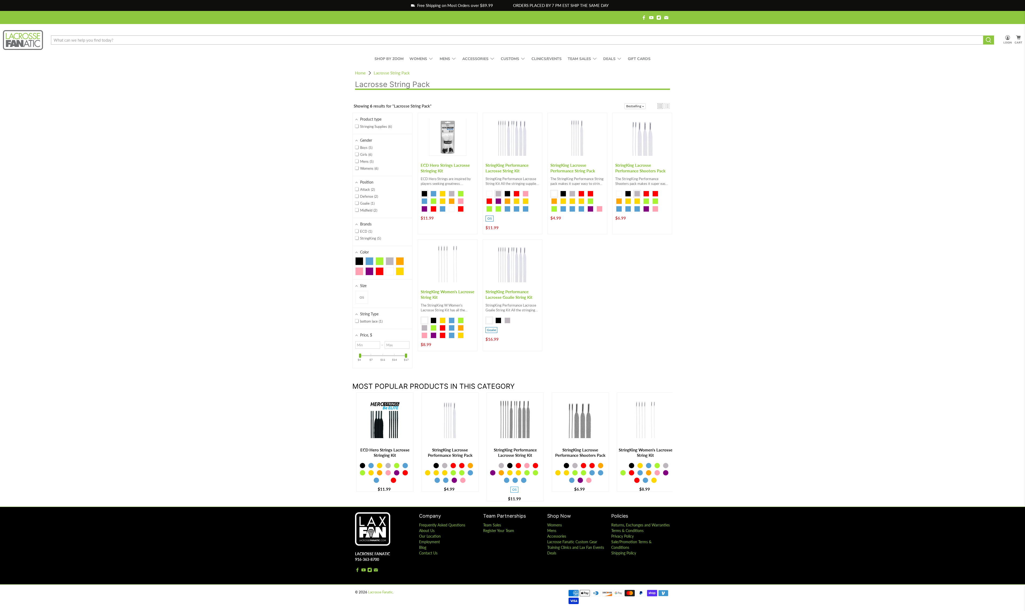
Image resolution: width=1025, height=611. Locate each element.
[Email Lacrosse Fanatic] (666, 17)
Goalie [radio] (491, 330)
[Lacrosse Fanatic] (23, 40)
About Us (427, 530)
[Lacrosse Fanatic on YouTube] (651, 17)
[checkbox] (359, 261)
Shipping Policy (623, 553)
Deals (551, 553)
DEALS (609, 58)
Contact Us (428, 553)
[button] (660, 106)
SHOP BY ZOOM (389, 58)
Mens (551, 530)
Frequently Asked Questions (442, 525)
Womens (554, 525)
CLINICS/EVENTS (546, 58)
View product (385, 437)
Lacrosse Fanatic (380, 592)
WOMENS (418, 58)
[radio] (424, 194)
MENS (445, 58)
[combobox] (517, 40)
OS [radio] (489, 218)
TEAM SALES (579, 58)
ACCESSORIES (475, 58)
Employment (429, 541)
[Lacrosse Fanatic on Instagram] (658, 17)
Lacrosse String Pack (392, 73)
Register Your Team (498, 530)
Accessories (556, 536)
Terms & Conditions (627, 530)
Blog (422, 547)
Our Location (430, 536)
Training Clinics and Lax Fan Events (575, 547)
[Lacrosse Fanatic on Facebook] (643, 17)
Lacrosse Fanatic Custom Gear (572, 541)
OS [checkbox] (362, 297)
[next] (667, 447)
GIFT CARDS (639, 58)
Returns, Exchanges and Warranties (640, 525)
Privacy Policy (622, 536)
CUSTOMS (510, 58)
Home (360, 73)
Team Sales (492, 525)
